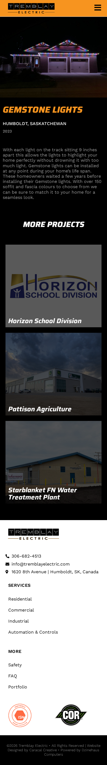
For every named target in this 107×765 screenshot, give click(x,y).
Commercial (21, 610)
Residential (20, 599)
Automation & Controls (33, 632)
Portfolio (17, 687)
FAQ (12, 676)
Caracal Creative (42, 750)
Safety (15, 664)
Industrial (18, 621)
